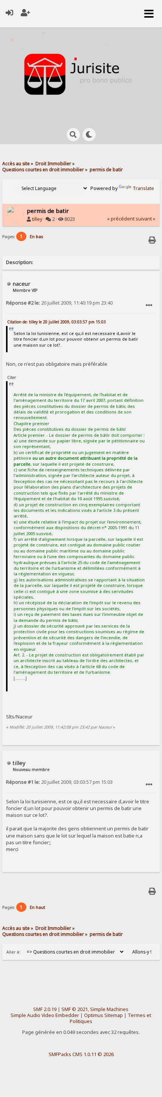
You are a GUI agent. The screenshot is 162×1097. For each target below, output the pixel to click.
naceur (21, 283)
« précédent (120, 219)
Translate (143, 188)
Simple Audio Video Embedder (45, 1015)
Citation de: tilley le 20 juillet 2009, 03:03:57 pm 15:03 (56, 321)
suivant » (145, 219)
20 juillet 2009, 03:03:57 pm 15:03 (59, 782)
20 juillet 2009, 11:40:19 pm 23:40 (59, 303)
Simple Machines (109, 1009)
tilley (37, 219)
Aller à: (13, 952)
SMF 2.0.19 (45, 1009)
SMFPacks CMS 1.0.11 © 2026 (81, 1054)
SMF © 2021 (74, 1009)
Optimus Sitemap (103, 1015)
